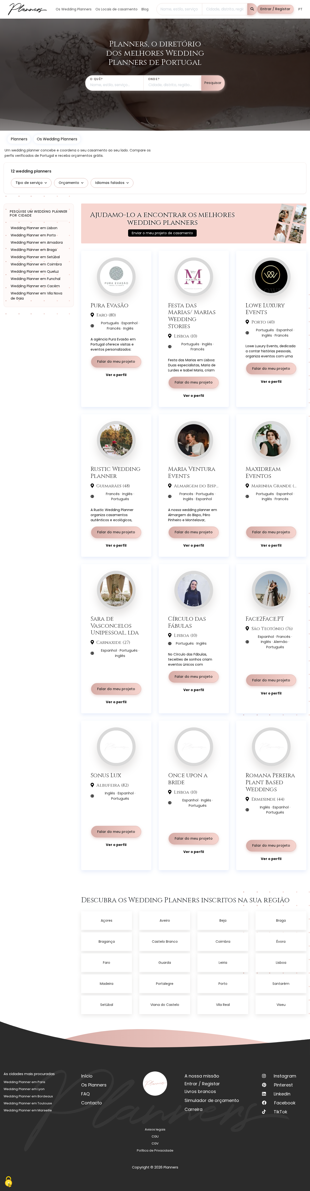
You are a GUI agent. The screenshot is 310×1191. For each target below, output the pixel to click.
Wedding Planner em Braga (34, 249)
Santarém (280, 983)
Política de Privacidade (155, 1150)
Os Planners (94, 1085)
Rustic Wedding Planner (115, 472)
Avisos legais (155, 1129)
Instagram (285, 1076)
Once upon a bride (188, 779)
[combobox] (179, 9)
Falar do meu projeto (116, 361)
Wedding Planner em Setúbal (35, 257)
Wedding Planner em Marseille (28, 1110)
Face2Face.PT (265, 619)
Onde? (154, 79)
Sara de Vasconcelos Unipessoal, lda (115, 625)
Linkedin (282, 1094)
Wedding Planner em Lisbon (34, 228)
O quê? (96, 79)
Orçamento (69, 182)
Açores (106, 920)
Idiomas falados (109, 182)
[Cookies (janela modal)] (8, 1182)
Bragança (107, 941)
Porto (222, 983)
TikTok (280, 1112)
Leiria (223, 962)
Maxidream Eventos (263, 472)
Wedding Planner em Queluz (35, 271)
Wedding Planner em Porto (33, 235)
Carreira (193, 1109)
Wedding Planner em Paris (24, 1082)
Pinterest (283, 1085)
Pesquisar (212, 82)
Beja (222, 920)
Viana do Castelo (164, 1004)
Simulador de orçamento (212, 1100)
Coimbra (223, 941)
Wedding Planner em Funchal (35, 278)
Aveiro (165, 920)
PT (300, 9)
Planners (19, 139)
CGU (155, 1136)
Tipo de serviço (29, 182)
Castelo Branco (165, 941)
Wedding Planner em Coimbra (36, 264)
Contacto (91, 1103)
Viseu (281, 1004)
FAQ (85, 1094)
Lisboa (281, 962)
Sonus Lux (106, 775)
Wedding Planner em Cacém (35, 286)
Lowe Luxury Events (265, 309)
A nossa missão (202, 1076)
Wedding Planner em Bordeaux (28, 1096)
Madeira (106, 983)
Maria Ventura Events (191, 472)
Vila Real (223, 1004)
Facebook (284, 1103)
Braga (281, 920)
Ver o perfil (116, 374)
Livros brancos (200, 1091)
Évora (281, 941)
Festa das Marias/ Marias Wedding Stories (192, 316)
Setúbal (106, 1004)
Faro (106, 962)
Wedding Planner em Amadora (37, 242)
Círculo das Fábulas (187, 622)
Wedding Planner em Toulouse (28, 1103)
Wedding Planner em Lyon (24, 1089)
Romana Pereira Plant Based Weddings (270, 782)
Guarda (164, 962)
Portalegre (164, 983)
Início (87, 1076)
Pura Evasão (109, 305)
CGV (155, 1143)
